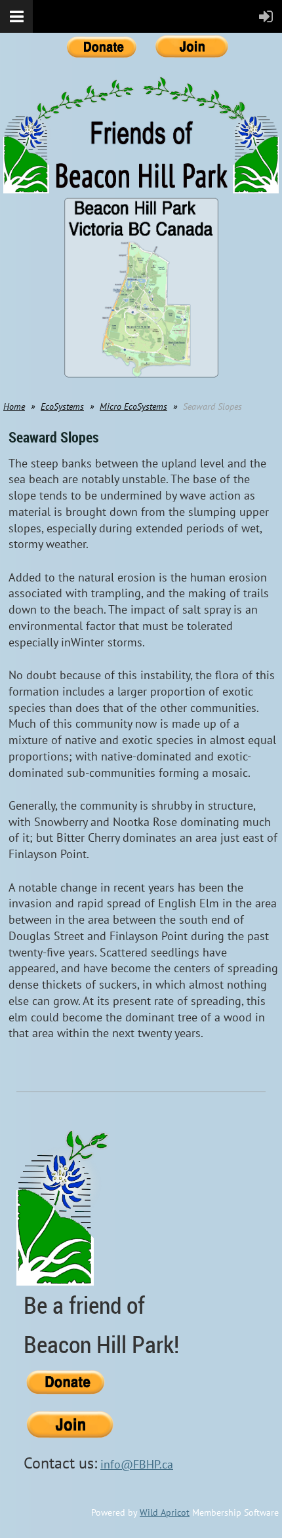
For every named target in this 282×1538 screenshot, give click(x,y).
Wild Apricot (165, 1512)
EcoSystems (62, 406)
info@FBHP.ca (136, 1464)
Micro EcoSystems (133, 406)
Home (14, 406)
